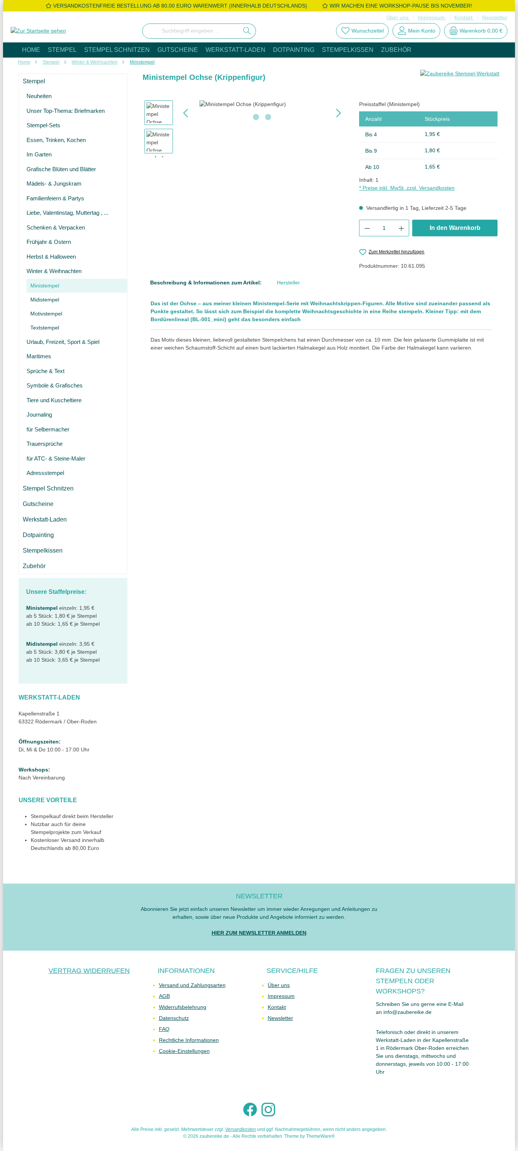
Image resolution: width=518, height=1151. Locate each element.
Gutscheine (38, 504)
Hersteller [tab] (288, 283)
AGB (164, 996)
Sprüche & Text (45, 371)
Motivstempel (46, 314)
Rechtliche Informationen (189, 1040)
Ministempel (44, 286)
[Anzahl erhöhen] (402, 228)
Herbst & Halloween (51, 256)
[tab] (206, 283)
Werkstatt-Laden (45, 519)
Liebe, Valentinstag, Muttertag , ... (67, 212)
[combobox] (190, 31)
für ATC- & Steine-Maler (56, 458)
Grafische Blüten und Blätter (61, 169)
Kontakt (464, 17)
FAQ (164, 1029)
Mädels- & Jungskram (54, 183)
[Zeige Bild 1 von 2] (256, 117)
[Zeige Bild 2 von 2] (268, 117)
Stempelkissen (43, 550)
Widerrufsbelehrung (182, 1007)
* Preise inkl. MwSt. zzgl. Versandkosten (407, 188)
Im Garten (39, 154)
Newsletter (494, 17)
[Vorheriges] (186, 113)
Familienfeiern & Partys (55, 198)
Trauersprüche (45, 443)
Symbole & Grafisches (55, 385)
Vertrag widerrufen (89, 971)
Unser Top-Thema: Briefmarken (66, 111)
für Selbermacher (48, 429)
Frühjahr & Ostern (49, 242)
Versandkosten (240, 1129)
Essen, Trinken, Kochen (56, 140)
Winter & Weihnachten (54, 271)
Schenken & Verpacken (56, 227)
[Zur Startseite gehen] (38, 31)
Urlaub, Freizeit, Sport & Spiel (63, 342)
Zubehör (34, 566)
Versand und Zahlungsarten (192, 985)
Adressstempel (45, 473)
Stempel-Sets (43, 125)
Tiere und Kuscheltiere (54, 400)
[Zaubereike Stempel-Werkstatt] (459, 80)
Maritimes (39, 356)
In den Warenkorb (455, 228)
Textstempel (44, 328)
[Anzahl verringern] (367, 228)
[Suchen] (247, 31)
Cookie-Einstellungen (184, 1051)
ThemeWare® (320, 1136)
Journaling (39, 414)
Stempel (34, 81)
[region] (244, 128)
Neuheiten (39, 96)
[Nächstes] (338, 113)
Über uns (398, 17)
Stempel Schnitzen (48, 488)
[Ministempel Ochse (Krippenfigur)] (262, 104)
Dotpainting (38, 535)
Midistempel (44, 300)
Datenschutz (174, 1018)
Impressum (432, 17)
